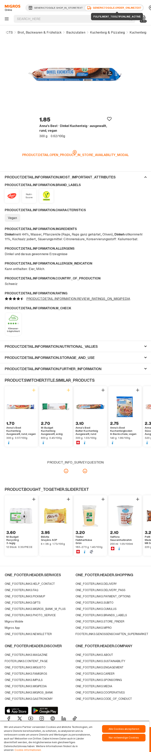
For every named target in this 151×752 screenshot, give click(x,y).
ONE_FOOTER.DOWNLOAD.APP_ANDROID (44, 711)
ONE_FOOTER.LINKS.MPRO (94, 628)
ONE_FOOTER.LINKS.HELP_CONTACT (30, 584)
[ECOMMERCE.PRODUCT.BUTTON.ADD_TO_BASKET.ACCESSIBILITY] (34, 390)
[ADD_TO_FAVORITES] (109, 119)
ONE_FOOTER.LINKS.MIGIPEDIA (26, 686)
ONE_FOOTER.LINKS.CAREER (95, 674)
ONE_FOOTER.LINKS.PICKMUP (25, 596)
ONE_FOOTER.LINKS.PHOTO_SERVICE (30, 615)
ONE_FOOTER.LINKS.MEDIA (94, 686)
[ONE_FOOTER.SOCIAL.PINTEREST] (53, 718)
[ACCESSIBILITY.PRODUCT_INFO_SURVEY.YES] (66, 471)
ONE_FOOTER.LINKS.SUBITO (95, 603)
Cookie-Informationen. (28, 750)
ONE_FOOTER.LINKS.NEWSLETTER (28, 634)
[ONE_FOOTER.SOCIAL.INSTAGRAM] (42, 718)
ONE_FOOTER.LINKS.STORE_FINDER (100, 621)
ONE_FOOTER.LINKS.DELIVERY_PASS (100, 590)
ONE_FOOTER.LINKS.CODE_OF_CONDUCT (104, 699)
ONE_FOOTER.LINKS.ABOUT (94, 655)
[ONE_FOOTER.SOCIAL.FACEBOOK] (9, 718)
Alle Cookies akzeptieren (124, 729)
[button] (75, 177)
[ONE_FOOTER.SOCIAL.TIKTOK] (75, 718)
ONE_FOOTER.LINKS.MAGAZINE (26, 655)
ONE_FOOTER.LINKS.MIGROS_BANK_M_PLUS (35, 609)
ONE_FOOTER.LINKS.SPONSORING (99, 680)
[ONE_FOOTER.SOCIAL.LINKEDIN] (64, 718)
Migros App (12, 628)
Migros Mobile (14, 621)
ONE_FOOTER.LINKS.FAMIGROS (26, 674)
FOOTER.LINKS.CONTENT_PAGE (26, 661)
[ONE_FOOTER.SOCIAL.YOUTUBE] (31, 718)
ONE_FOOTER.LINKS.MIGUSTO (25, 667)
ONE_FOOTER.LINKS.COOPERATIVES (100, 692)
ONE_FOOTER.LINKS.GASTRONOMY (29, 699)
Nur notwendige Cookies (124, 737)
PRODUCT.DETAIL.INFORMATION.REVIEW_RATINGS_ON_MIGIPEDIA (78, 298)
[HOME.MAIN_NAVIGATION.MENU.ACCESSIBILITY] (6, 19)
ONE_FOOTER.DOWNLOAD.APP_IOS (16, 711)
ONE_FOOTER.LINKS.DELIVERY (96, 584)
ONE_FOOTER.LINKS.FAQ (21, 590)
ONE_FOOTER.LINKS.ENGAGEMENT (99, 667)
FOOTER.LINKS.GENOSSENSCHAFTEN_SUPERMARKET (110, 634)
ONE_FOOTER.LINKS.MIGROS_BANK (29, 692)
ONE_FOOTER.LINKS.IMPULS (24, 680)
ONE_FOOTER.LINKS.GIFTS (23, 603)
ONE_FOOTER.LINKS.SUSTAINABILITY (100, 661)
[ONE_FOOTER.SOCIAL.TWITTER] (20, 718)
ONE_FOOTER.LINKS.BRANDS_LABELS (101, 615)
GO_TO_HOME (12, 8)
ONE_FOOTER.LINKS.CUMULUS (96, 609)
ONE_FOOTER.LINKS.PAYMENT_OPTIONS (103, 596)
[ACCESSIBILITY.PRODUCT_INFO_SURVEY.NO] (85, 471)
